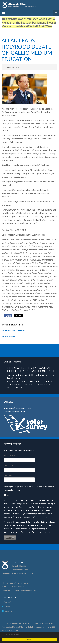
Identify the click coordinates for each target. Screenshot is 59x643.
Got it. (29, 639)
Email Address (10, 455)
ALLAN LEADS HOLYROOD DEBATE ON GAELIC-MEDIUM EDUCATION (27, 49)
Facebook (7, 602)
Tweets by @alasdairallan (13, 330)
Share (8, 315)
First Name (8, 465)
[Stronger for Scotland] (29, 5)
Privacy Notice (8, 336)
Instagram (8, 611)
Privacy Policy (30, 532)
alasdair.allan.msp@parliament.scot (21, 590)
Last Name (8, 475)
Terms (47, 532)
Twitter (7, 607)
